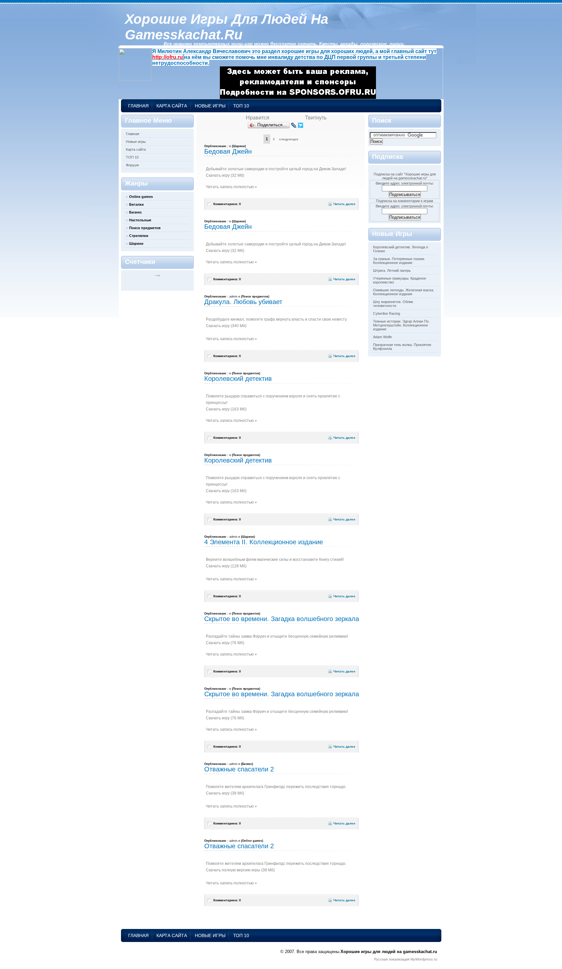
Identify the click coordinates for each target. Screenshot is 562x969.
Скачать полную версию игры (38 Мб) (240, 870)
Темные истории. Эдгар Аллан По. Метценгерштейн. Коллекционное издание (401, 325)
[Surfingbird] (300, 125)
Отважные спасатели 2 (239, 769)
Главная (138, 105)
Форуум (132, 165)
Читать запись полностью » (231, 187)
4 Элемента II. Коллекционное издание (263, 542)
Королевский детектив (238, 378)
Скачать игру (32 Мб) (225, 175)
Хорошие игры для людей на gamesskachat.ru (226, 26)
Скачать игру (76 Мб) (225, 643)
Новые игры (210, 105)
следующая (288, 139)
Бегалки (136, 204)
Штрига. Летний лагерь (392, 270)
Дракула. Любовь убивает (243, 301)
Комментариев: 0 (227, 204)
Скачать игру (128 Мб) (226, 566)
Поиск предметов (145, 228)
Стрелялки (138, 236)
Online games (141, 197)
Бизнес (135, 212)
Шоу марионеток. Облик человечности (393, 304)
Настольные (140, 220)
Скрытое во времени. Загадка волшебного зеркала (281, 618)
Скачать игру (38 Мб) (225, 793)
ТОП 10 (241, 105)
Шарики (136, 243)
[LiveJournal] (293, 125)
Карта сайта (171, 105)
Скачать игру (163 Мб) (226, 409)
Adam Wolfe (382, 337)
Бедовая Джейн (228, 151)
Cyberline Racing (386, 313)
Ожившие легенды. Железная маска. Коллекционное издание (403, 292)
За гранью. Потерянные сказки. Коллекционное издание (399, 261)
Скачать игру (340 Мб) (226, 326)
